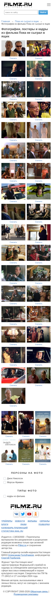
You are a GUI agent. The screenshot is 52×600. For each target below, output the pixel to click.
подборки (44, 524)
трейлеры (6, 521)
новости (20, 521)
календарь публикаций (14, 528)
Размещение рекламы (26, 594)
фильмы (32, 521)
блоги (4, 524)
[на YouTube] (29, 514)
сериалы (45, 521)
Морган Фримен (15, 482)
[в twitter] (22, 514)
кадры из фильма (16, 496)
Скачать (13, 58)
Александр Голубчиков (21, 555)
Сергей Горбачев (10, 558)
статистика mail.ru (12, 531)
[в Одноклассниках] (35, 514)
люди (23, 524)
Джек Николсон (15, 478)
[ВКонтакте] (16, 514)
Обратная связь (39, 591)
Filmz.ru (22, 545)
